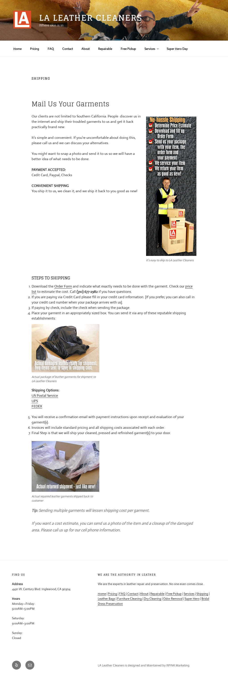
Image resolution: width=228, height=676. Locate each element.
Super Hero (192, 599)
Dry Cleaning (152, 599)
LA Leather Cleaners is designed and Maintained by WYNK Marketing (143, 665)
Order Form (63, 286)
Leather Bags (106, 599)
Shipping (202, 594)
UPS (35, 401)
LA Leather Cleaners (90, 17)
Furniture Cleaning (129, 599)
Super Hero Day (177, 49)
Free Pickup (128, 49)
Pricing (34, 49)
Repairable (105, 49)
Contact (67, 49)
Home (17, 49)
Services (150, 49)
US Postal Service (45, 395)
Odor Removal (173, 599)
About (85, 49)
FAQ (51, 49)
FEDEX (37, 406)
